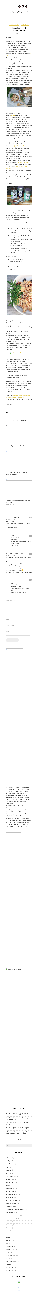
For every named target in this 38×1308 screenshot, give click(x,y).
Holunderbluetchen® (14, 553)
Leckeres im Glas (11, 1219)
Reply (31, 517)
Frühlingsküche (10, 1182)
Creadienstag (26, 395)
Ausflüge (8, 1161)
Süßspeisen (9, 1258)
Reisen (8, 1237)
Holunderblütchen (11, 397)
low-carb (8, 1222)
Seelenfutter (9, 1246)
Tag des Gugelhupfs (11, 1261)
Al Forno (8, 1158)
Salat (7, 1243)
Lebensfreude (10, 1212)
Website (8, 631)
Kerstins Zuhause (13, 517)
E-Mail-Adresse (10, 625)
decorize (21, 397)
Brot (7, 1167)
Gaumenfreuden (14, 24)
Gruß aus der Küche (11, 1194)
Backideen (9, 1164)
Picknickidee (25, 24)
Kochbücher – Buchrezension (14, 1209)
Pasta (7, 1231)
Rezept (8, 1240)
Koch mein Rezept (11, 1206)
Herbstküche (9, 1197)
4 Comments (9, 404)
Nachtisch (8, 1225)
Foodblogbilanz (10, 1179)
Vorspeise (8, 1264)
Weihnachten (9, 1267)
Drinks (8, 1173)
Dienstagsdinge (17, 395)
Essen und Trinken (11, 1176)
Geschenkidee (10, 1191)
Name (8, 619)
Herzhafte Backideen (12, 1200)
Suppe (7, 1252)
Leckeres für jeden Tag (12, 1215)
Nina (7, 412)
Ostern (8, 1228)
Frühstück (8, 1185)
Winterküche (9, 1270)
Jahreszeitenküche (11, 1203)
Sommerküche (10, 1249)
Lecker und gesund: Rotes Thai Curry (16, 446)
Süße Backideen (10, 1255)
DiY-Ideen (8, 1170)
